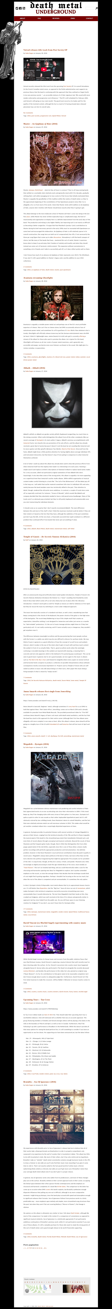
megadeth (54, 912)
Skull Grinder (75, 1213)
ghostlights (42, 357)
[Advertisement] (57, 35)
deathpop (54, 736)
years (28, 217)
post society (35, 116)
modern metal (63, 912)
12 (37, 1248)
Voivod (63, 116)
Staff (27, 540)
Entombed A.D (54, 724)
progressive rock (45, 116)
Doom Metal (66, 680)
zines (73, 18)
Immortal (26, 443)
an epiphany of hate (38, 270)
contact (89, 18)
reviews (56, 18)
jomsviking (67, 736)
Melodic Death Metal (68, 1237)
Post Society (67, 86)
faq (39, 18)
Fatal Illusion (28, 867)
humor (76, 992)
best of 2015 (48, 1015)
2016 (29, 116)
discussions (57, 237)
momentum (81, 888)
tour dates (64, 1074)
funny (71, 992)
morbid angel (83, 992)
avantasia (34, 357)
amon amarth (35, 736)
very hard (72, 706)
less (69, 330)
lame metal (75, 680)
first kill (60, 736)
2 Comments (27, 267)
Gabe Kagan (29, 53)
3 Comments (27, 354)
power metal (70, 357)
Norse (72, 449)
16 (45, 1248)
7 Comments (27, 677)
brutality (34, 1237)
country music (42, 992)
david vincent (63, 992)
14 (41, 1248)
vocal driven (32, 915)
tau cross (57, 1074)
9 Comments (27, 526)
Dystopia (39, 440)
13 (39, 1248)
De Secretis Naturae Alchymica (41, 680)
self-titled (71, 529)
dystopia (34, 912)
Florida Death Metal (53, 1237)
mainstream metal (61, 529)
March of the (66, 449)
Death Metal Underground (45, 1306)
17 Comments (28, 909)
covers (48, 1189)
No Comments (28, 113)
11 (35, 1248)
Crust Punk (35, 1074)
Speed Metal (56, 116)
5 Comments (27, 733)
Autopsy (31, 190)
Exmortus (65, 724)
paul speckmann (65, 270)
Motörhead (39, 190)
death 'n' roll (45, 736)
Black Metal (41, 529)
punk (51, 1074)
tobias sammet (81, 357)
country (33, 992)
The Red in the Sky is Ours (37, 660)
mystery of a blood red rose (56, 357)
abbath (33, 529)
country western (53, 992)
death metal (50, 270)
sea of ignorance (81, 1237)
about (22, 18)
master (57, 270)
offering (82, 336)
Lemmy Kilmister (29, 971)
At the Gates (61, 1186)
